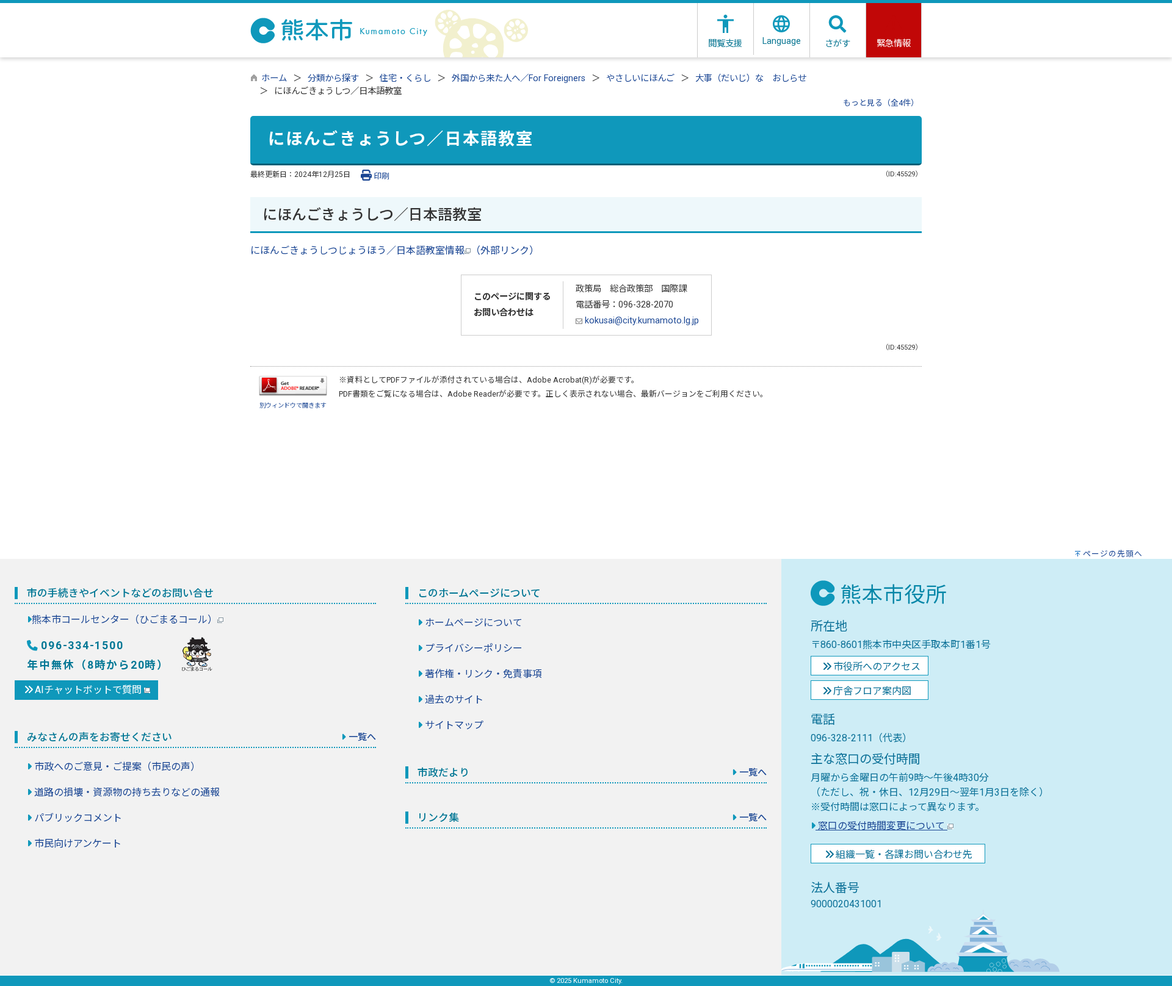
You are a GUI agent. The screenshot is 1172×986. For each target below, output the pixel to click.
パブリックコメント (78, 818)
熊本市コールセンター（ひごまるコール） (124, 619)
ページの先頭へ (1113, 553)
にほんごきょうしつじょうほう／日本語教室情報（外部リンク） (394, 250)
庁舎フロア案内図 (872, 691)
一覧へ (362, 737)
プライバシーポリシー (474, 648)
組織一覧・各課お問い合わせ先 (904, 854)
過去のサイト (454, 699)
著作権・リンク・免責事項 (483, 674)
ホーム (274, 78)
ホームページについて (474, 622)
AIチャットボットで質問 (89, 690)
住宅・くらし (405, 78)
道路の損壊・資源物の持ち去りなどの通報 (127, 792)
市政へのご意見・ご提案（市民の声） (117, 766)
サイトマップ (454, 725)
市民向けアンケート (77, 843)
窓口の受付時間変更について (881, 826)
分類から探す (333, 78)
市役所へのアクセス (877, 666)
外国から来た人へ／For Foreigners (518, 78)
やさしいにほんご (640, 78)
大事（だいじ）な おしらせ (750, 78)
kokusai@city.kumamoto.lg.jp (640, 320)
